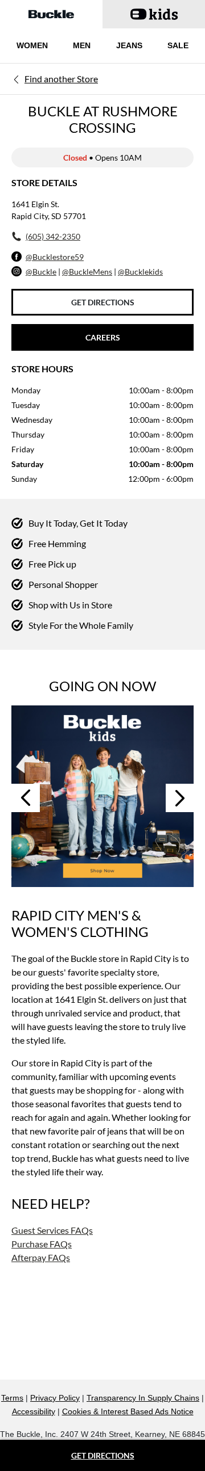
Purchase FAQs (41, 1243)
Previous (25, 798)
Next (180, 798)
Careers (102, 337)
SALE (177, 45)
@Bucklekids (140, 271)
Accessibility (33, 1411)
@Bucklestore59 (55, 257)
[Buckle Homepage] (51, 14)
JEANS (129, 45)
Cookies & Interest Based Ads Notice (128, 1411)
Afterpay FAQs (40, 1257)
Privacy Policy (55, 1397)
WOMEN (32, 45)
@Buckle (41, 271)
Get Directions (102, 302)
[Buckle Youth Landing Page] (153, 14)
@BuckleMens (87, 271)
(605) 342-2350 (53, 236)
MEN (82, 45)
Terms (12, 1397)
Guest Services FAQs (52, 1230)
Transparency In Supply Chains (143, 1397)
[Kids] (102, 796)
